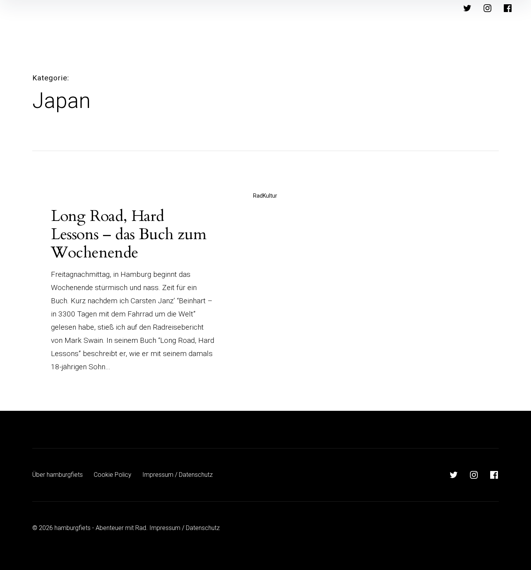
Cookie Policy (112, 474)
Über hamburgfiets (57, 474)
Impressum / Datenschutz (177, 474)
